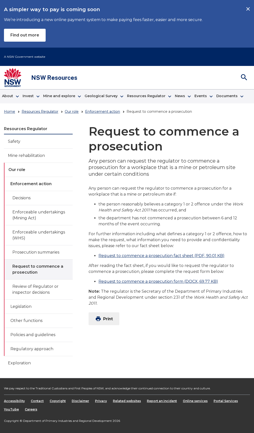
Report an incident (162, 401)
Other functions (26, 320)
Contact (37, 401)
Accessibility (14, 401)
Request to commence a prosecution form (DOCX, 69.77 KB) (158, 281)
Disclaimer (80, 401)
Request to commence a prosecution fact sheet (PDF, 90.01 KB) (161, 255)
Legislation (21, 306)
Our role (72, 111)
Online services (195, 401)
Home (9, 111)
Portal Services (226, 401)
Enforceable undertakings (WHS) (38, 235)
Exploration (19, 363)
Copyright (58, 401)
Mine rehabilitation (26, 155)
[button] (10, 96)
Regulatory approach (31, 348)
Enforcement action (102, 111)
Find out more (24, 35)
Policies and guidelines (32, 334)
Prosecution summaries (35, 252)
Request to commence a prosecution (37, 269)
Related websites (127, 401)
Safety (14, 141)
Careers (31, 409)
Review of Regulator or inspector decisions (35, 289)
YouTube (11, 409)
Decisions (21, 198)
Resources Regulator (40, 111)
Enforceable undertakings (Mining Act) (38, 215)
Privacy (101, 401)
